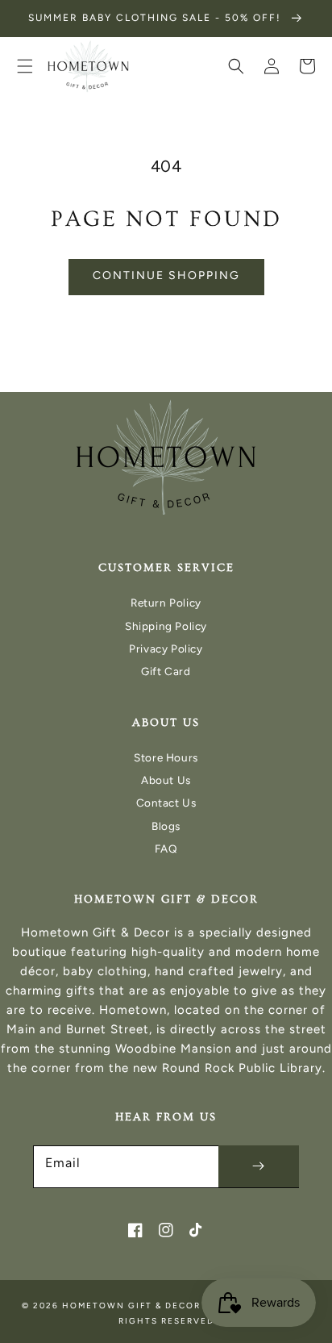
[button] (25, 66)
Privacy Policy (165, 648)
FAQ (166, 848)
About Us (166, 780)
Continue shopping (166, 275)
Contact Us (166, 802)
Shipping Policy (166, 625)
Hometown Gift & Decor (131, 1305)
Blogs (166, 826)
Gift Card (165, 671)
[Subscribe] (258, 1166)
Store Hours (166, 757)
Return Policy (166, 602)
